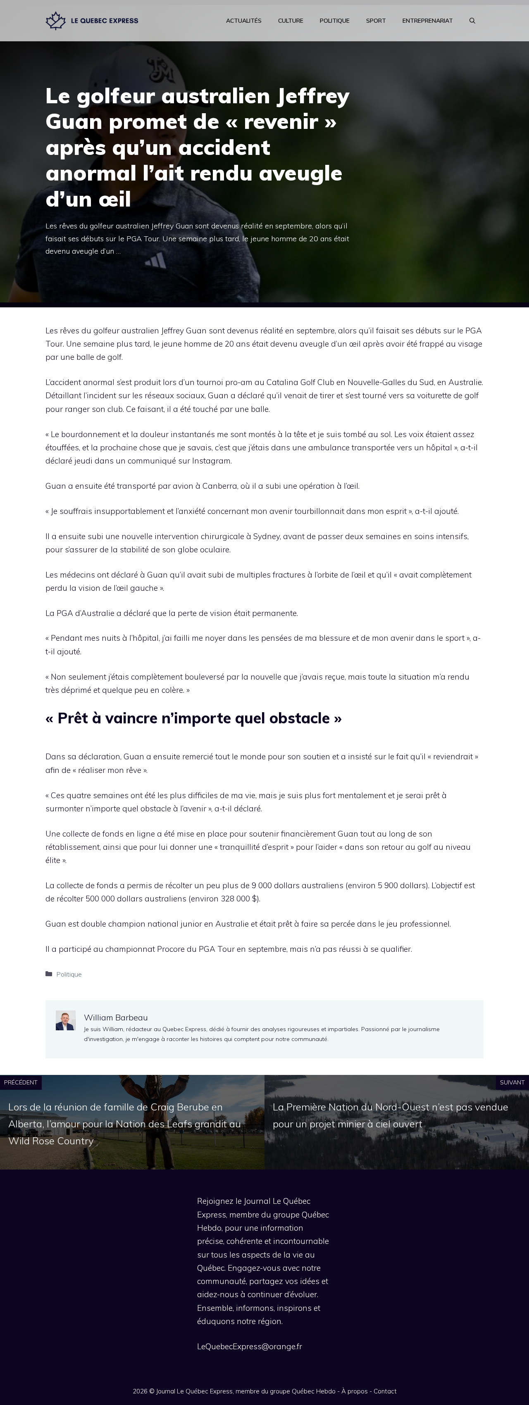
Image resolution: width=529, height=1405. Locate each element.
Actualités (244, 20)
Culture (290, 20)
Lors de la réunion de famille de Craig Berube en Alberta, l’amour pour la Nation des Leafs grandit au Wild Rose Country (124, 1124)
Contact (385, 1391)
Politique (335, 20)
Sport (376, 20)
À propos (354, 1391)
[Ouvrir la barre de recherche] (472, 20)
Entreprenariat (428, 20)
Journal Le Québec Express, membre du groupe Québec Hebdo (246, 1391)
